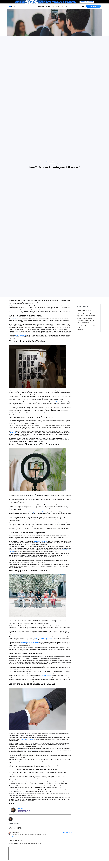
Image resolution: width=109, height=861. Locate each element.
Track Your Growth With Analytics (84, 322)
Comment (11, 846)
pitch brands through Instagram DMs (31, 750)
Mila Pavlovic (21, 808)
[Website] (29, 811)
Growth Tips (46, 161)
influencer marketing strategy (26, 739)
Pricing (48, 6)
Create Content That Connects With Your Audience (86, 316)
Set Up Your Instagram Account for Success (86, 313)
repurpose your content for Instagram (56, 523)
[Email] (27, 811)
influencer (13, 318)
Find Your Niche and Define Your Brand (85, 312)
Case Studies (55, 6)
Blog (66, 6)
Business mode (12, 432)
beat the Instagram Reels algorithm (35, 512)
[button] (98, 306)
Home (41, 161)
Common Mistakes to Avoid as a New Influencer (87, 325)
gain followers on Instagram (40, 541)
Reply (13, 836)
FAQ (62, 6)
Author (78, 327)
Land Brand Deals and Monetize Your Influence (87, 324)
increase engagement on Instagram (30, 642)
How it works (41, 6)
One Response (80, 329)
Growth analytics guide (46, 675)
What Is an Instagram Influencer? (84, 310)
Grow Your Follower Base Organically (85, 318)
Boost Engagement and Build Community (86, 320)
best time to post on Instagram (44, 638)
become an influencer (20, 335)
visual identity (56, 402)
